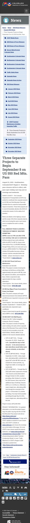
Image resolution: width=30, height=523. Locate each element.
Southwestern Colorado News (16, 68)
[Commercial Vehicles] (7, 490)
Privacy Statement (18, 512)
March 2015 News (13, 97)
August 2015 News (9, 30)
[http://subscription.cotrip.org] (15, 472)
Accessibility (6, 512)
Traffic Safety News (12, 72)
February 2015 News (14, 93)
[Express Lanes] (4, 487)
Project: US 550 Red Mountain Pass (11, 457)
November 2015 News (14, 147)
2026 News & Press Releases (15, 42)
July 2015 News (13, 113)
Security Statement (8, 515)
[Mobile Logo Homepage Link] (15, 4)
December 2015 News (14, 151)
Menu (27, 11)
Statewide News (11, 76)
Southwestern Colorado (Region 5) (18, 455)
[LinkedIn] (22, 498)
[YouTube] (18, 498)
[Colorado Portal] (14, 521)
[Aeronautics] (18, 487)
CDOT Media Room (12, 38)
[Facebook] (3, 498)
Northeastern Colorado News (16, 64)
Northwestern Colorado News (16, 60)
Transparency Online (8, 517)
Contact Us (8, 494)
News (9, 27)
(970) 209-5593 (19, 313)
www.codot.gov (7, 425)
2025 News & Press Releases (15, 46)
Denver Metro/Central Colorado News (12, 51)
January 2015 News (14, 89)
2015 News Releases (19, 27)
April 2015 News (13, 101)
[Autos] (26, 487)
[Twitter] (7, 498)
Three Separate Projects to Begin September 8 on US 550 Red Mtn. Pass (16, 132)
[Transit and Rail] (14, 487)
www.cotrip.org (16, 258)
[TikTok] (14, 498)
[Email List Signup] (26, 498)
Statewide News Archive (14, 80)
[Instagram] (11, 498)
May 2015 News (12, 105)
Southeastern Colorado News (16, 56)
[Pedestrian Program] (3, 490)
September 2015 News (15, 139)
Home (4, 27)
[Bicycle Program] (10, 487)
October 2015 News (14, 143)
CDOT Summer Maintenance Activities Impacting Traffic (13, 124)
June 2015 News (13, 109)
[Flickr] (3, 502)
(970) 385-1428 (16, 286)
